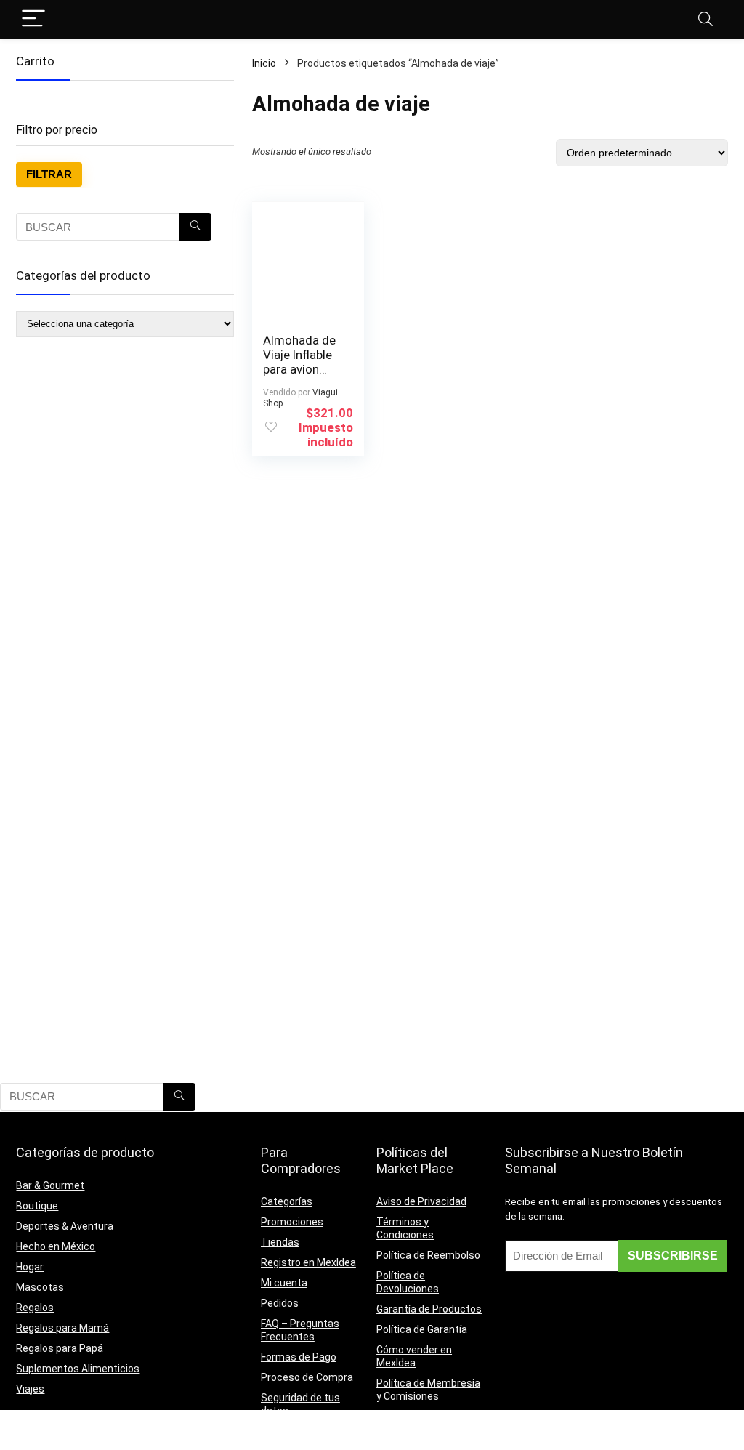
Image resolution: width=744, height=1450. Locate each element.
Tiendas (280, 1242)
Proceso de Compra (307, 1377)
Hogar (30, 1267)
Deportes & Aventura (64, 1226)
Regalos (35, 1307)
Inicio (264, 63)
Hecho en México (55, 1246)
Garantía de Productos (429, 1309)
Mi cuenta (284, 1283)
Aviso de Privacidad (421, 1201)
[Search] (705, 19)
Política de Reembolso (428, 1255)
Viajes (30, 1389)
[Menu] (33, 19)
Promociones (292, 1222)
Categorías (286, 1201)
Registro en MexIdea (308, 1262)
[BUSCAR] (195, 227)
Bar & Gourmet (50, 1185)
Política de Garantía (421, 1329)
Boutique (37, 1206)
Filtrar (49, 174)
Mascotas (40, 1287)
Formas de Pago (298, 1357)
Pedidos (280, 1303)
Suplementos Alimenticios (78, 1368)
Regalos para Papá (59, 1348)
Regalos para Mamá (62, 1328)
